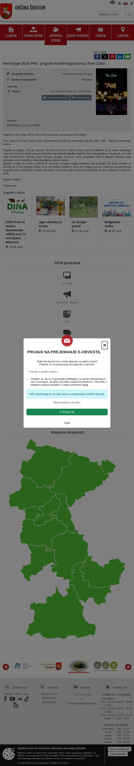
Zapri (67, 422)
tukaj (85, 384)
